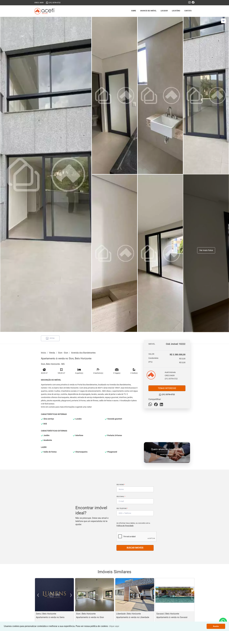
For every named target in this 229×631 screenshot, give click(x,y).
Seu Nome (120, 484)
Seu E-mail (120, 496)
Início (43, 352)
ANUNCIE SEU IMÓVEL (148, 11)
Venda (52, 352)
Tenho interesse (167, 388)
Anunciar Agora (166, 454)
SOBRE (133, 11)
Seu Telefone (122, 508)
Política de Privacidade (124, 526)
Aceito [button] (216, 626)
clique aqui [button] (114, 626)
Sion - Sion (63, 352)
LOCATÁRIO (176, 11)
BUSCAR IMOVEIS (135, 547)
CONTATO (187, 11)
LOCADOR (164, 11)
